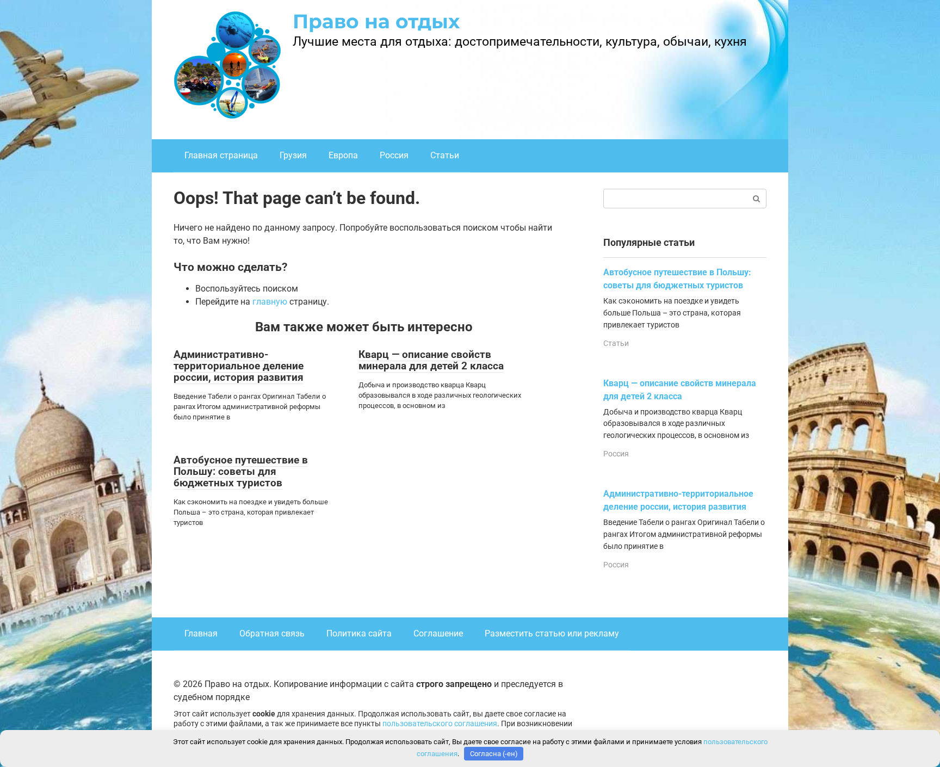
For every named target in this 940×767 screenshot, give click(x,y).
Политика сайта (359, 633)
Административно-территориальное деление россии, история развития (239, 365)
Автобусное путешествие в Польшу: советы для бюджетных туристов (241, 471)
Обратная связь (272, 633)
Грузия (293, 155)
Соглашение (438, 633)
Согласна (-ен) (494, 754)
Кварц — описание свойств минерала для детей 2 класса (431, 360)
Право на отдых (376, 21)
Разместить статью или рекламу (552, 633)
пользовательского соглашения (439, 723)
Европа (343, 155)
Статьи (444, 155)
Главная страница (221, 155)
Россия (394, 155)
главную (269, 301)
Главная (201, 633)
